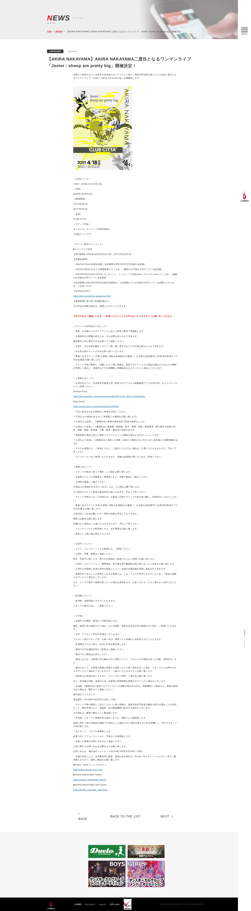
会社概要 (78, 904)
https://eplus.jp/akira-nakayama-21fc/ (92, 296)
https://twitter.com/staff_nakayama (90, 790)
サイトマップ (90, 904)
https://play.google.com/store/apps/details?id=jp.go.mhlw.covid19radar (109, 396)
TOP (49, 31)
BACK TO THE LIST (125, 816)
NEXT (165, 816)
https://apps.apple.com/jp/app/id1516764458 (96, 406)
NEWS (59, 31)
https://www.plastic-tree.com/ (87, 770)
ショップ (102, 904)
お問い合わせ (115, 904)
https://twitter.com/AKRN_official (89, 780)
